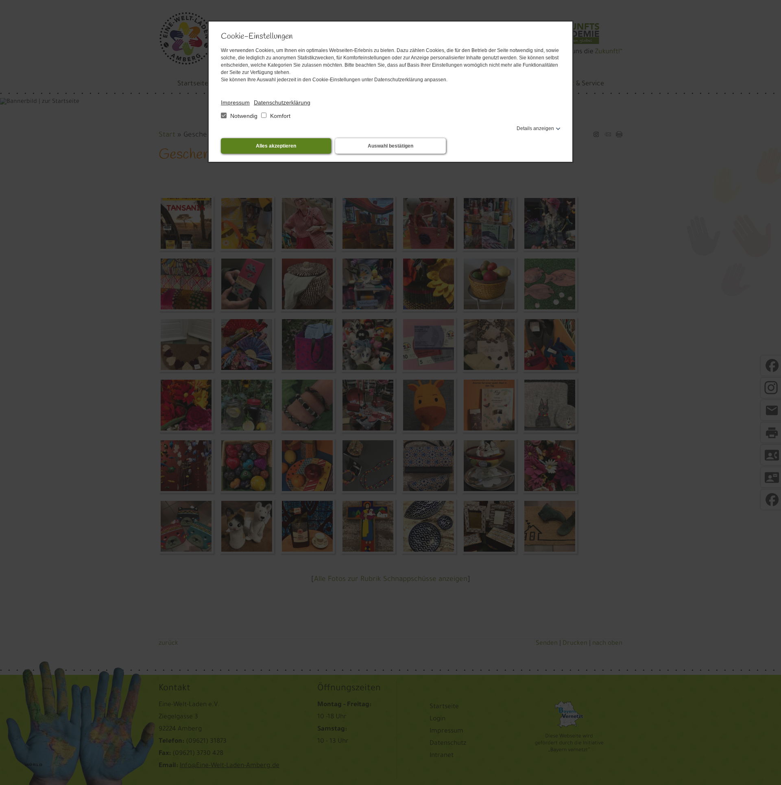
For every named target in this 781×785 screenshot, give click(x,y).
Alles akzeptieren (276, 146)
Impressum (235, 102)
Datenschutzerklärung (282, 102)
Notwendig (244, 116)
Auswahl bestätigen (390, 146)
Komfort (279, 116)
